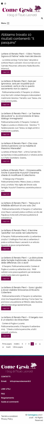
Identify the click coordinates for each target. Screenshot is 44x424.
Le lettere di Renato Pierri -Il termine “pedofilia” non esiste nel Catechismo (19, 231)
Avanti (8, 347)
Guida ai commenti (10, 402)
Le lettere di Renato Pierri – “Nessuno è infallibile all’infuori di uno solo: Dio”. (20, 204)
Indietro (17, 344)
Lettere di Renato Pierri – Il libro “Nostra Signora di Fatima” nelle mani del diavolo (21, 54)
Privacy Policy (7, 419)
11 (40, 344)
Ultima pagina (18, 347)
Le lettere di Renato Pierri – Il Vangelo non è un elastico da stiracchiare (22, 318)
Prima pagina (7, 344)
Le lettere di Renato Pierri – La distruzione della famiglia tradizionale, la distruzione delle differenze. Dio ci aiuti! (22, 260)
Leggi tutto (6, 72)
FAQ (3, 394)
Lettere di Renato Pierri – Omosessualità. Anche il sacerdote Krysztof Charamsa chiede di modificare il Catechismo (21, 172)
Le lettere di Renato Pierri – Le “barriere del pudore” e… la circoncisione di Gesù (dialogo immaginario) (20, 116)
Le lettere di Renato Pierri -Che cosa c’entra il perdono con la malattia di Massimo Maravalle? (19, 145)
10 (36, 344)
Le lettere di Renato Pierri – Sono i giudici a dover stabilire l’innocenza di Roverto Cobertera (21, 290)
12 (3, 347)
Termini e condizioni (9, 416)
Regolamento (7, 398)
